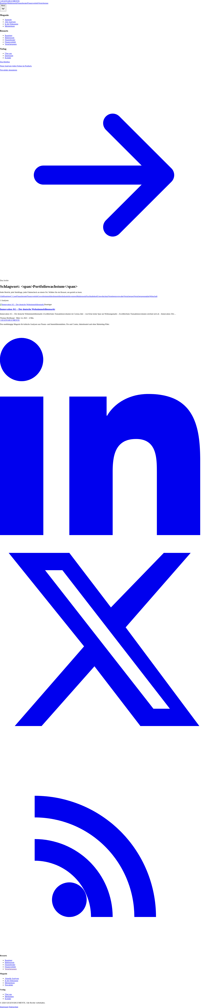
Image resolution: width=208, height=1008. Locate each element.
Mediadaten (9, 996)
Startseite (8, 20)
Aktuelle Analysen (12, 978)
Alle (1, 296)
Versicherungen (11, 44)
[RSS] (104, 951)
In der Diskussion (11, 24)
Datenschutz (13, 1007)
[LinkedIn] (104, 534)
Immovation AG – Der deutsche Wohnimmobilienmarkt (27, 309)
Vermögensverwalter (116, 296)
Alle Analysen (10, 22)
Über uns (8, 53)
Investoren (73, 296)
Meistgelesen (10, 26)
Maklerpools (12, 3)
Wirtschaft (153, 296)
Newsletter (9, 985)
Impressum (9, 56)
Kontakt (8, 58)
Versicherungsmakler (142, 296)
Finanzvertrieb (32, 3)
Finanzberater (22, 3)
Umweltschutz (102, 296)
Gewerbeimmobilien (45, 296)
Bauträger (3, 3)
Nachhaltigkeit (91, 296)
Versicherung (43, 3)
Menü (3, 5)
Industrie (65, 296)
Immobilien (57, 296)
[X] (104, 743)
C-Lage (13, 296)
